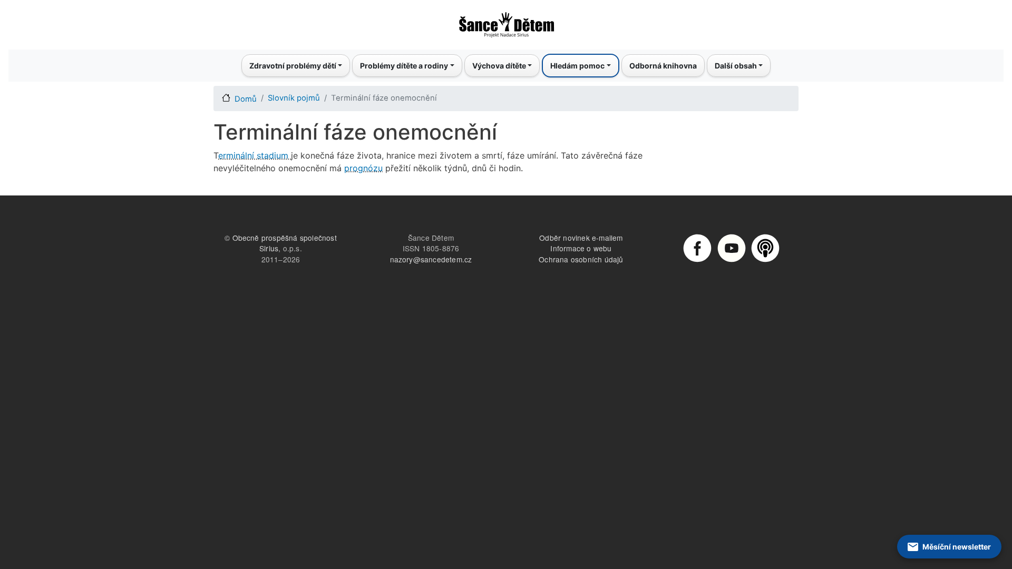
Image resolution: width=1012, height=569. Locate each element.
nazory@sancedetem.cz (431, 259)
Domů (246, 99)
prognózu (363, 168)
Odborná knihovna (663, 65)
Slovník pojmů (294, 98)
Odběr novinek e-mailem (580, 237)
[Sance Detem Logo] (506, 21)
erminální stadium (254, 155)
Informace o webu (580, 248)
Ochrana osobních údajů (581, 259)
